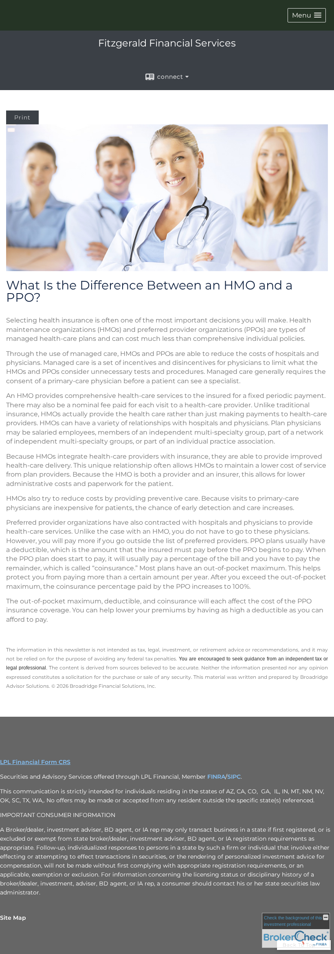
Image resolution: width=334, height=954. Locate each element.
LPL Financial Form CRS (35, 762)
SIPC (234, 776)
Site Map (13, 917)
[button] (307, 15)
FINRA (216, 776)
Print (22, 117)
